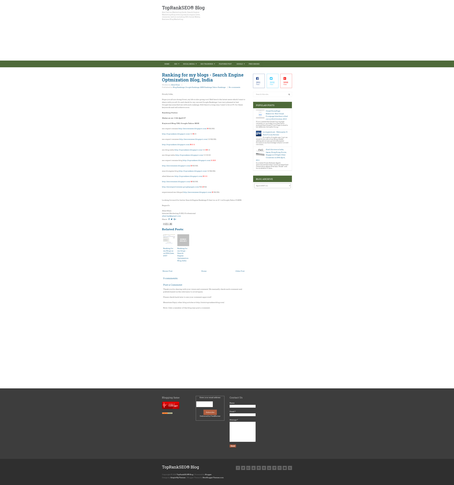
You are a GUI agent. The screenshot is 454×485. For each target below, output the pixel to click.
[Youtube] (253, 468)
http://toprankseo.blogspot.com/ (176, 134)
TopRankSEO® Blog (183, 7)
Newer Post (167, 271)
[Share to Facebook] (171, 224)
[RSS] (290, 468)
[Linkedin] (269, 468)
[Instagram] (259, 468)
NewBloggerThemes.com (213, 478)
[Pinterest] (264, 468)
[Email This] (164, 224)
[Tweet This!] (171, 219)
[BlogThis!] (166, 224)
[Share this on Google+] (175, 219)
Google (240, 64)
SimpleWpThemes (178, 478)
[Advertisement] (227, 42)
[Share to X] (169, 224)
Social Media (189, 64)
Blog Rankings (179, 87)
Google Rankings (192, 87)
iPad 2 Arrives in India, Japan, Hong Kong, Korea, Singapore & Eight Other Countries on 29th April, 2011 (271, 155)
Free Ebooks (254, 64)
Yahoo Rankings (219, 87)
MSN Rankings (206, 87)
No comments (235, 87)
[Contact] (285, 468)
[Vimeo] (274, 468)
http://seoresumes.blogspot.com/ (192, 128)
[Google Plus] (248, 468)
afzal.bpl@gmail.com (171, 216)
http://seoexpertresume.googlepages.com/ (180, 187)
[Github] (279, 468)
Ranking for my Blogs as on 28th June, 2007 (168, 252)
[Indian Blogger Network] (170, 408)
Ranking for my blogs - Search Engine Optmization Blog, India (203, 77)
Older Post (240, 271)
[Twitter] (243, 468)
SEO (175, 64)
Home (166, 64)
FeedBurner (215, 416)
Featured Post (225, 64)
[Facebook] (238, 468)
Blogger (208, 475)
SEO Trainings (207, 64)
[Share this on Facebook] (169, 219)
